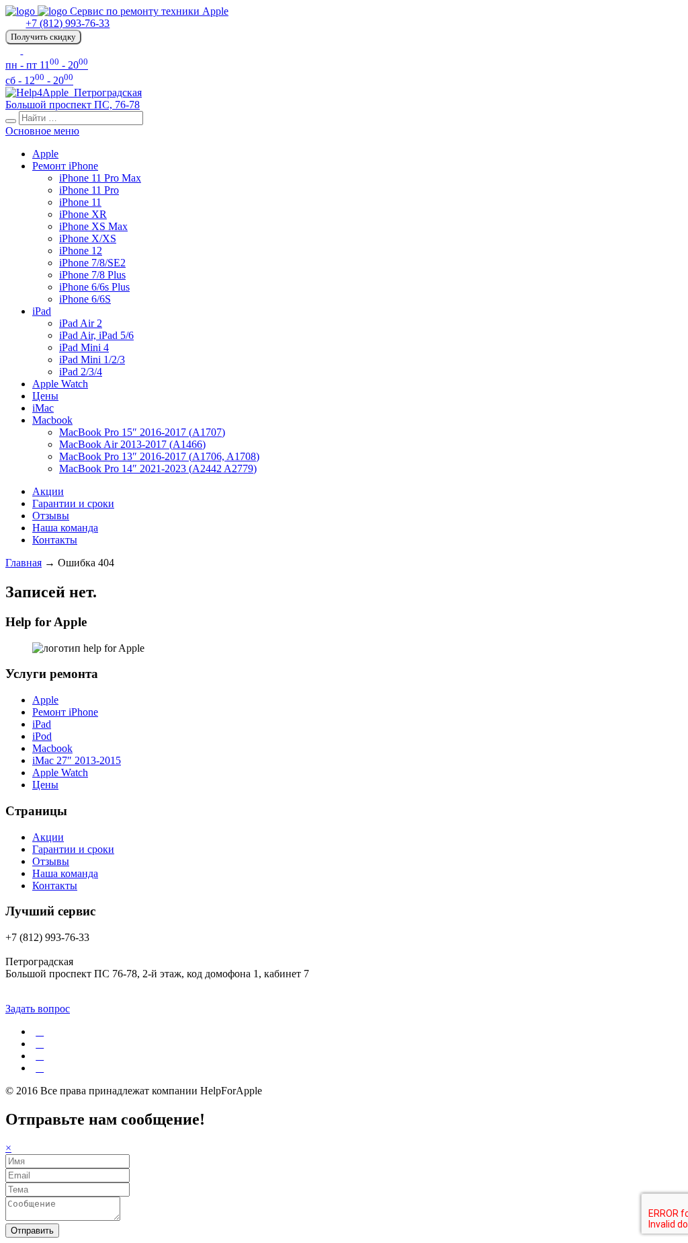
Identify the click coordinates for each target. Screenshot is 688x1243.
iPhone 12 (80, 250)
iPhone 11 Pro (89, 190)
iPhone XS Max (93, 226)
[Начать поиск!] (10, 121)
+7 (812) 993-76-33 (68, 23)
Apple (45, 153)
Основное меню (42, 131)
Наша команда (65, 527)
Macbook (52, 420)
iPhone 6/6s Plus (94, 287)
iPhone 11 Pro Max (100, 178)
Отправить (32, 1231)
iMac (43, 408)
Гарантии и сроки (73, 503)
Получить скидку (43, 37)
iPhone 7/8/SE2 (92, 262)
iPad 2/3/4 (80, 371)
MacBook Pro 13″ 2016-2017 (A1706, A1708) (159, 456)
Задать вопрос (37, 1008)
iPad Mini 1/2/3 (92, 359)
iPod (42, 736)
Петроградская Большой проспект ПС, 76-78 (73, 98)
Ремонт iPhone (65, 166)
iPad (41, 311)
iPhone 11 (80, 202)
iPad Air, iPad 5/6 (96, 335)
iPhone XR (83, 214)
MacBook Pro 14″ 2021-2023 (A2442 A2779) (158, 468)
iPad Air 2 (80, 323)
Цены (45, 396)
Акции (48, 491)
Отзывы (50, 515)
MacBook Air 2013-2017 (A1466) (132, 444)
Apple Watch (60, 383)
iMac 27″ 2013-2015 (76, 760)
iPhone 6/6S (85, 299)
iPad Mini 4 (84, 347)
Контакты (54, 539)
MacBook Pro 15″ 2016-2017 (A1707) (142, 432)
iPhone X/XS (87, 238)
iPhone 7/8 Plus (92, 274)
